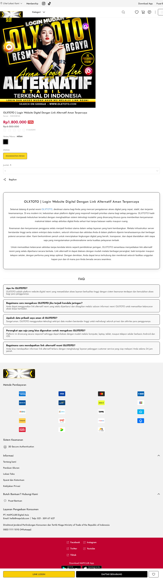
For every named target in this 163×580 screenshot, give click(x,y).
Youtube (91, 548)
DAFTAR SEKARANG (111, 574)
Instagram (91, 542)
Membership (32, 3)
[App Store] (71, 568)
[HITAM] (5, 141)
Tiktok (73, 555)
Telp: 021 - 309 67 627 (43, 518)
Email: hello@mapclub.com (16, 518)
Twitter (73, 548)
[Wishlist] (137, 12)
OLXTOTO (47, 209)
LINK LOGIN (39, 574)
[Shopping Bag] (143, 12)
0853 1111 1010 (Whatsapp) (17, 529)
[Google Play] (92, 568)
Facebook (75, 542)
